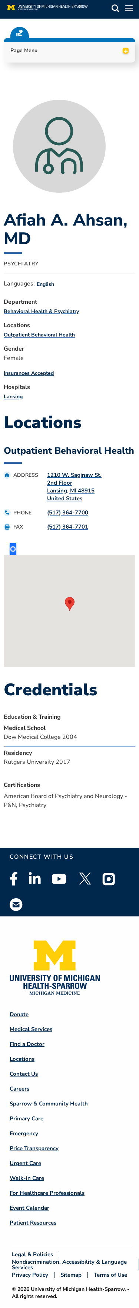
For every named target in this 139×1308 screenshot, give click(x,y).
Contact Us (24, 1074)
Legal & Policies (32, 1254)
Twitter (84, 879)
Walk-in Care (27, 1178)
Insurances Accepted (29, 373)
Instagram (109, 879)
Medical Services (31, 1029)
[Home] (47, 9)
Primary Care (26, 1118)
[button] (115, 9)
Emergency (24, 1133)
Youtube (59, 879)
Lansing (13, 396)
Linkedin (34, 879)
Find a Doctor (27, 1044)
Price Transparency (34, 1148)
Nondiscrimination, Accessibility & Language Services (69, 1264)
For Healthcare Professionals (47, 1193)
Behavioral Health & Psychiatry (41, 311)
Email (16, 904)
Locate (13, 549)
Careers (19, 1088)
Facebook (14, 879)
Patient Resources (33, 1222)
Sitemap (71, 1275)
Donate (19, 1014)
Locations (22, 1059)
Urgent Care (25, 1163)
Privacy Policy (30, 1275)
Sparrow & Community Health (49, 1103)
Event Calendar (29, 1208)
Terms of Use (110, 1275)
